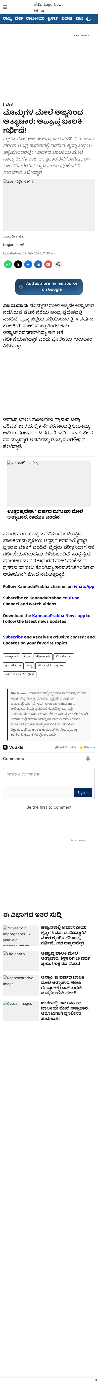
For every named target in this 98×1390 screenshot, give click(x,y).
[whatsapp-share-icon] (8, 267)
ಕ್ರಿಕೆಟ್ (52, 18)
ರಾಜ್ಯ (7, 18)
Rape (26, 656)
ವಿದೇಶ (67, 18)
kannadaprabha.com (58, 704)
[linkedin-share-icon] (38, 267)
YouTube (71, 598)
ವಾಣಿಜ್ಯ (82, 18)
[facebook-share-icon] (28, 267)
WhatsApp (84, 587)
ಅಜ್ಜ (29, 665)
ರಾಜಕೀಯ (35, 18)
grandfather (13, 665)
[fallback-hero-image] (21, 936)
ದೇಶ (19, 18)
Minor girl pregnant (51, 665)
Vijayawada (42, 656)
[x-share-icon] (18, 267)
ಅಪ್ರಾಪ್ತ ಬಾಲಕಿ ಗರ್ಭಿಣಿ (19, 674)
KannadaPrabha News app (58, 616)
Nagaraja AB (14, 245)
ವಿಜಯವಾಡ (64, 656)
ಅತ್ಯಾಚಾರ (11, 656)
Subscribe (13, 637)
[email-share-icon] (48, 267)
